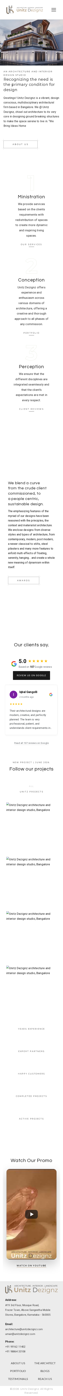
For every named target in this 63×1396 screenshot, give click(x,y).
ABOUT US (18, 1363)
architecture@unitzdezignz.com (24, 1329)
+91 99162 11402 (15, 1346)
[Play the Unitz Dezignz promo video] (31, 1214)
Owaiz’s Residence (32, 882)
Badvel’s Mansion (31, 828)
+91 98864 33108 (15, 1351)
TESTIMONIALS (18, 1379)
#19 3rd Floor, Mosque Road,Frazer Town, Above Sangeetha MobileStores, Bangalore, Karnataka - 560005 (27, 1310)
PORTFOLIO (18, 1371)
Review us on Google (31, 675)
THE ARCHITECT (44, 1363)
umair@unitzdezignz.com (20, 1334)
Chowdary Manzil (31, 937)
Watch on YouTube (31, 1265)
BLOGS (45, 1371)
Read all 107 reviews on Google (31, 743)
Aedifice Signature (31, 991)
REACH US (45, 1379)
